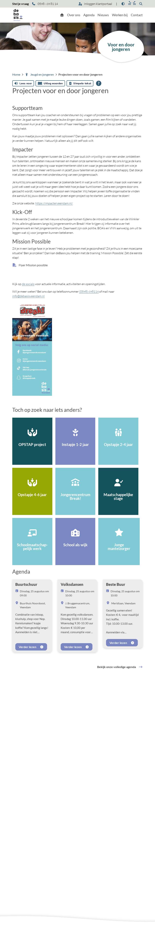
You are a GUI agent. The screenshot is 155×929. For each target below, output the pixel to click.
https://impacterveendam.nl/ (54, 203)
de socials (28, 284)
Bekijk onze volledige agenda (116, 667)
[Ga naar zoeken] (141, 4)
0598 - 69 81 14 (47, 4)
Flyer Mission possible (33, 265)
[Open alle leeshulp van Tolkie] (98, 83)
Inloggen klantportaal (98, 4)
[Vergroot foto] (32, 349)
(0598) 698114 (89, 291)
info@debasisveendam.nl (28, 296)
